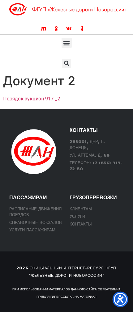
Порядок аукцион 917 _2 (31, 99)
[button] (67, 43)
